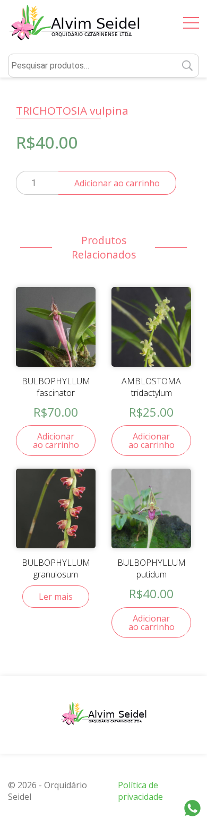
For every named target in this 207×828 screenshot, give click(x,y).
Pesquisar (187, 65)
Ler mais (56, 596)
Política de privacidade (140, 791)
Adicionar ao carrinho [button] (56, 440)
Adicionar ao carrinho (117, 183)
